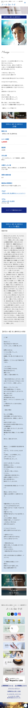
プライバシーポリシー (14, 688)
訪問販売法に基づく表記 (14, 691)
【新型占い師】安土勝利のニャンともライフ (13, 193)
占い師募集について (21, 686)
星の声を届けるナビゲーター (14, 697)
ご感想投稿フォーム (7, 686)
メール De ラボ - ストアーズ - (14, 694)
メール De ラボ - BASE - (14, 696)
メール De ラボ (8, 4)
